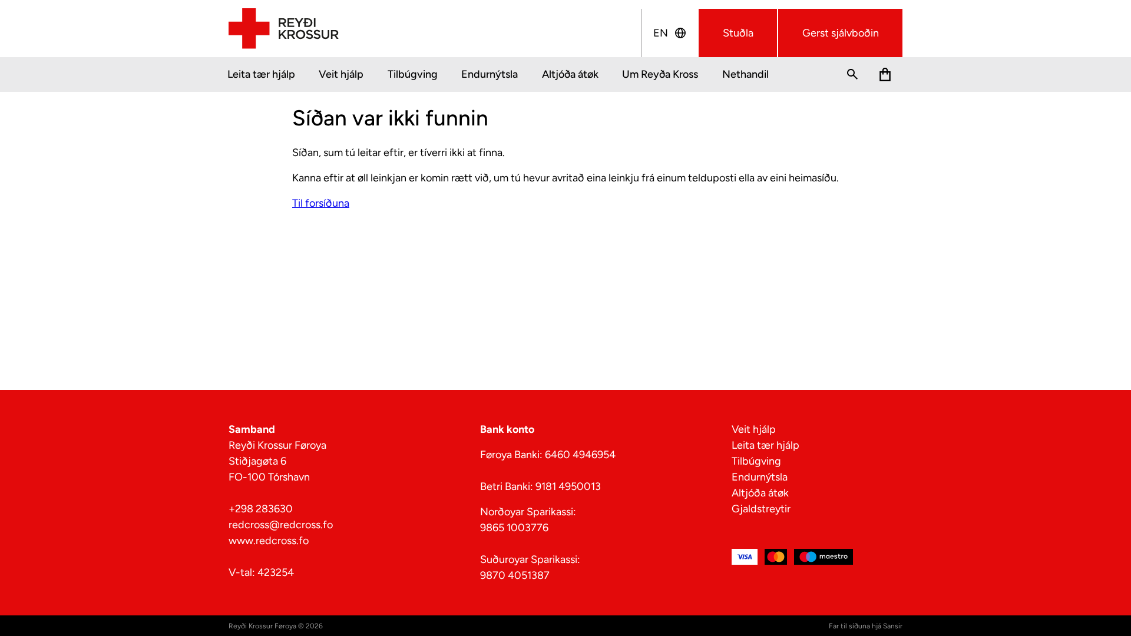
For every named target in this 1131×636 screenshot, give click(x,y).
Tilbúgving (413, 74)
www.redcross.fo (269, 540)
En (660, 32)
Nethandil (745, 74)
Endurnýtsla (489, 74)
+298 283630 (261, 508)
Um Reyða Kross (660, 74)
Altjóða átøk (570, 74)
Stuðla (738, 32)
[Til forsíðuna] (284, 28)
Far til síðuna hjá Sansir (865, 626)
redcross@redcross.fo (281, 524)
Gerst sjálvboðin (840, 32)
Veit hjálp (341, 74)
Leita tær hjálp (261, 74)
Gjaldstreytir (761, 508)
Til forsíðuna (320, 203)
